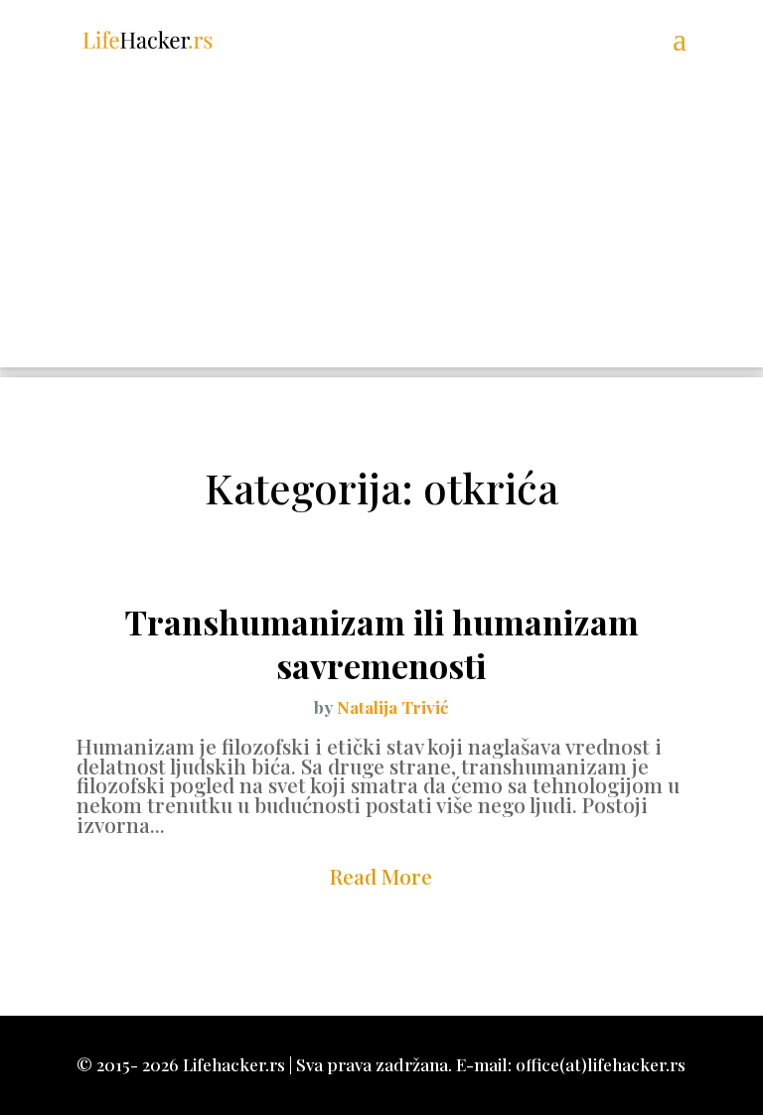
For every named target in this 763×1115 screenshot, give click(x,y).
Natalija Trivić (392, 707)
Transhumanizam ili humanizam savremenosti (381, 643)
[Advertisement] (381, 228)
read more (381, 876)
